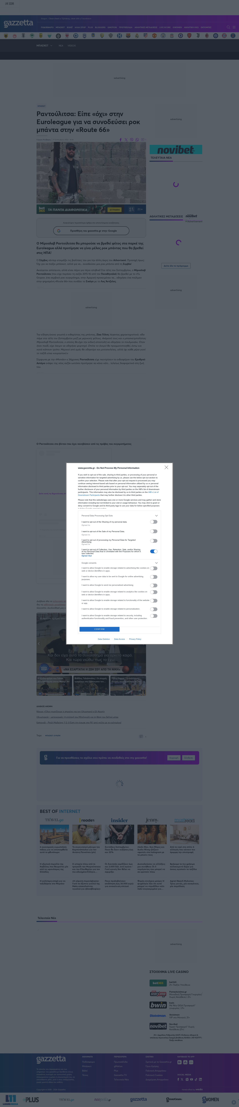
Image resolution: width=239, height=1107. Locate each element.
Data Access (119, 639)
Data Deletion (104, 639)
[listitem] (119, 515)
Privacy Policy (135, 639)
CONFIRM (99, 629)
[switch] (153, 522)
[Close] (167, 468)
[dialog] (119, 553)
